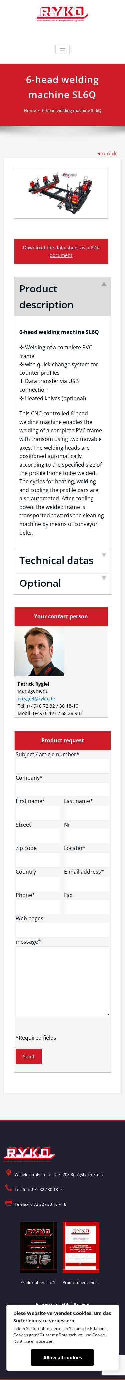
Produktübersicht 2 (80, 1282)
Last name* (78, 801)
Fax (68, 895)
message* (28, 941)
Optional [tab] (40, 583)
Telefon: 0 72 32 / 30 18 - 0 (39, 1189)
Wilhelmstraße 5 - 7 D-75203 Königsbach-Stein (59, 1174)
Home (30, 110)
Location (75, 848)
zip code (26, 848)
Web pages (29, 918)
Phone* (25, 895)
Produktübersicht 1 (37, 1282)
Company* (29, 777)
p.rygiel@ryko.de (36, 698)
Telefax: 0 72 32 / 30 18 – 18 (40, 1204)
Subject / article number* (47, 754)
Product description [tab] (46, 296)
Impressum (46, 1304)
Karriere (81, 1304)
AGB (65, 1304)
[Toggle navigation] (62, 50)
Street (23, 824)
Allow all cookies (62, 1357)
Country (26, 871)
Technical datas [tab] (56, 560)
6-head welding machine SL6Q (71, 110)
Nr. (68, 824)
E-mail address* (84, 871)
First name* (30, 801)
